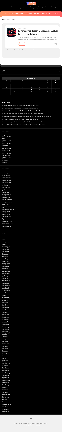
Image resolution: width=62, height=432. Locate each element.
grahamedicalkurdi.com (7, 223)
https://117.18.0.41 (6, 147)
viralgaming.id (5, 382)
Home (5, 13)
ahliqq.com (4, 138)
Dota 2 (11, 13)
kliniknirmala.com (6, 211)
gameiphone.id (5, 249)
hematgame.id (5, 362)
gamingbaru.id (5, 368)
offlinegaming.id (6, 290)
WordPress (30, 425)
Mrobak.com (5, 190)
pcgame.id (4, 293)
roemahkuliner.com (6, 177)
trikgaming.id (5, 276)
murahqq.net (5, 145)
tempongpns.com (6, 175)
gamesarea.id (5, 355)
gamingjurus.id (5, 307)
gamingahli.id (5, 312)
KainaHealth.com (6, 214)
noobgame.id (5, 406)
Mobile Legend (46, 13)
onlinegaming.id (5, 292)
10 (6, 87)
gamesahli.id (5, 331)
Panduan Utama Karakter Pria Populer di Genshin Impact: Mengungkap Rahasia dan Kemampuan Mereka (27, 116)
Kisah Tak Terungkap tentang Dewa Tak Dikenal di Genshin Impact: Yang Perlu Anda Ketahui (24, 124)
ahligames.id (5, 341)
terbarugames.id (6, 299)
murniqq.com (5, 160)
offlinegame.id (5, 288)
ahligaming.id (5, 336)
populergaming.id (6, 380)
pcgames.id (4, 295)
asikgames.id (5, 345)
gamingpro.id (5, 372)
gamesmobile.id (5, 259)
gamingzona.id (5, 316)
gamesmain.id (5, 329)
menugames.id (5, 338)
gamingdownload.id (6, 367)
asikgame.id (5, 360)
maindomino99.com (6, 148)
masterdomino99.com (7, 152)
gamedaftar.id (5, 401)
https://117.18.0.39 (6, 140)
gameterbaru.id (5, 266)
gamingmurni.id (5, 305)
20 (31, 89)
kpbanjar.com (5, 207)
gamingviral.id (5, 370)
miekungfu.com (5, 192)
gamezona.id (5, 351)
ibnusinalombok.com (7, 221)
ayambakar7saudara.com (8, 173)
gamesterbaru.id (6, 263)
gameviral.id (5, 399)
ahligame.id (4, 358)
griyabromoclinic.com (7, 226)
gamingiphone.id (6, 271)
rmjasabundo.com (6, 196)
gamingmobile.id (6, 273)
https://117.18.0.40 (6, 157)
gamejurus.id (5, 348)
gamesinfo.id (5, 256)
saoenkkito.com (5, 179)
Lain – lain (29, 13)
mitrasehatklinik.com (7, 206)
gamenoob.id (5, 392)
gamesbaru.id (5, 389)
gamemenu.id (5, 350)
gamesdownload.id (6, 390)
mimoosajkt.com (6, 197)
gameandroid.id (5, 247)
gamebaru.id (5, 396)
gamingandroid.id (6, 280)
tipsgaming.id (5, 275)
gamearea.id (5, 356)
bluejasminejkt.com (6, 189)
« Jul (3, 96)
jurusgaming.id (5, 317)
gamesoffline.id (5, 261)
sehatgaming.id (5, 379)
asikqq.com (4, 135)
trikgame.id (4, 244)
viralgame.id (5, 407)
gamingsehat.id (5, 375)
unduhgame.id (5, 409)
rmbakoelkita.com (6, 185)
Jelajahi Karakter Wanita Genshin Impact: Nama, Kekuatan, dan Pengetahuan (21, 119)
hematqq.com (5, 158)
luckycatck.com (5, 184)
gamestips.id (5, 264)
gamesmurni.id (5, 326)
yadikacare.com (5, 218)
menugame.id (5, 365)
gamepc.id (4, 253)
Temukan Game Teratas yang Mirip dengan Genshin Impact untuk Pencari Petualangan (23, 113)
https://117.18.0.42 (6, 143)
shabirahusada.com (6, 216)
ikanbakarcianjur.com (7, 202)
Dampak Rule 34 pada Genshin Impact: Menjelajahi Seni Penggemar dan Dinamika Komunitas (25, 122)
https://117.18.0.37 (6, 153)
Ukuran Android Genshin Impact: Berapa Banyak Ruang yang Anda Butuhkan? (21, 105)
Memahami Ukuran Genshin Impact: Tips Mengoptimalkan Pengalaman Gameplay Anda (23, 111)
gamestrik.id (5, 268)
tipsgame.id (5, 300)
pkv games (4, 233)
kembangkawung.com (7, 199)
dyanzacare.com (6, 224)
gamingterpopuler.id (6, 384)
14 (39, 87)
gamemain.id (5, 346)
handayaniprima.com (7, 180)
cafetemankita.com (6, 194)
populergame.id (5, 411)
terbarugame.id (5, 297)
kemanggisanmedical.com (8, 209)
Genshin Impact (19, 13)
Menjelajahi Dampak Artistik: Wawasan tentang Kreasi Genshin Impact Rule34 (21, 108)
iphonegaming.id (6, 285)
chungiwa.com (5, 201)
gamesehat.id (5, 402)
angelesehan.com (6, 187)
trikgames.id (5, 270)
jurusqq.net (4, 141)
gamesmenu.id (5, 324)
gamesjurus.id (5, 328)
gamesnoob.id (5, 385)
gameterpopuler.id (6, 404)
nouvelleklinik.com (6, 213)
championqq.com (6, 155)
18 (14, 89)
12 (22, 87)
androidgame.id (5, 242)
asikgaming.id (5, 322)
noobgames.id (5, 397)
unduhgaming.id (6, 373)
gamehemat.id (5, 343)
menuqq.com (5, 162)
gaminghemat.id (6, 304)
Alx (39, 425)
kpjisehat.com (5, 204)
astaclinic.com (5, 219)
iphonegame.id (5, 283)
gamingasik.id (5, 310)
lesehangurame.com (6, 172)
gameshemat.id (5, 339)
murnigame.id (5, 353)
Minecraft (37, 13)
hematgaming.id (6, 333)
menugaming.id (5, 319)
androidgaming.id (6, 246)
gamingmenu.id (5, 309)
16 (55, 87)
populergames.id (6, 394)
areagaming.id (5, 321)
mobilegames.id (5, 258)
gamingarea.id (5, 314)
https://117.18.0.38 (6, 150)
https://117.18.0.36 (6, 136)
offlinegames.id (5, 254)
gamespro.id (5, 387)
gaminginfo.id (5, 302)
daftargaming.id (5, 377)
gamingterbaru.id (6, 282)
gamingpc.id (5, 278)
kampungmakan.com (7, 182)
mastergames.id (6, 363)
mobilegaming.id (6, 287)
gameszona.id (5, 334)
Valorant (55, 13)
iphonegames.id (5, 251)
